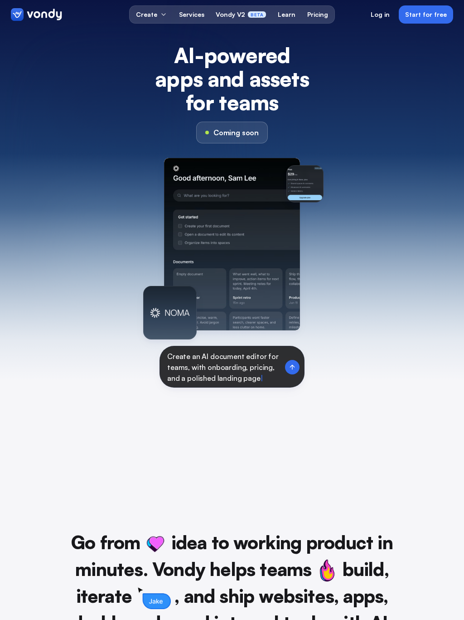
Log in (380, 14)
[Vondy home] (36, 14)
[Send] (292, 367)
